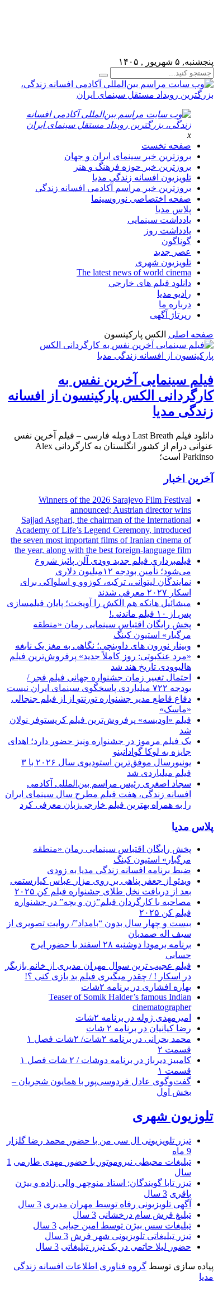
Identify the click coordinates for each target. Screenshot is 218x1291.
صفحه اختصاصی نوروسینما (141, 198)
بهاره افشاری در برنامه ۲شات (136, 987)
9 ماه (181, 1151)
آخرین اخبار (189, 478)
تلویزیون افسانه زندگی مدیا (141, 177)
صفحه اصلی (191, 334)
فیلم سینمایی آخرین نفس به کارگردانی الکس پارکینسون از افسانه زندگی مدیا (111, 395)
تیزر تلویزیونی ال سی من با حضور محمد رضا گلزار (99, 1140)
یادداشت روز (167, 230)
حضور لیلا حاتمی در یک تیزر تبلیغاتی (126, 1246)
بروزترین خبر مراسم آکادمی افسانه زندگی (113, 188)
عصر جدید (172, 251)
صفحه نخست (166, 145)
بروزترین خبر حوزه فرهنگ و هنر (132, 167)
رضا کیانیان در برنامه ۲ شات (138, 1028)
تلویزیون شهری (163, 262)
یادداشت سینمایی (159, 220)
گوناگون (176, 241)
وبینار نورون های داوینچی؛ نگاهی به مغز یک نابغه (103, 645)
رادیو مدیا (174, 293)
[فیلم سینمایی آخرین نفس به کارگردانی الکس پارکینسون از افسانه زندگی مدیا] (109, 355)
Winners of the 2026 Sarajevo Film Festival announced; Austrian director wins (115, 505)
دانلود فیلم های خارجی (149, 283)
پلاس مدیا (173, 209)
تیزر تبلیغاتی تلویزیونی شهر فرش (130, 1236)
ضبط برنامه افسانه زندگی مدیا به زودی (119, 870)
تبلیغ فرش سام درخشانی (144, 1214)
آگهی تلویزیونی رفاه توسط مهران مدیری (117, 1204)
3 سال (155, 1193)
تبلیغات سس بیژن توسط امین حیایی (125, 1225)
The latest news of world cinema (134, 272)
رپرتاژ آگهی (170, 315)
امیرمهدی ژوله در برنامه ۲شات (133, 1017)
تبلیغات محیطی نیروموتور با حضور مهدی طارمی (102, 1161)
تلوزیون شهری (173, 1116)
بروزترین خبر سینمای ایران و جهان (127, 156)
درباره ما (175, 304)
